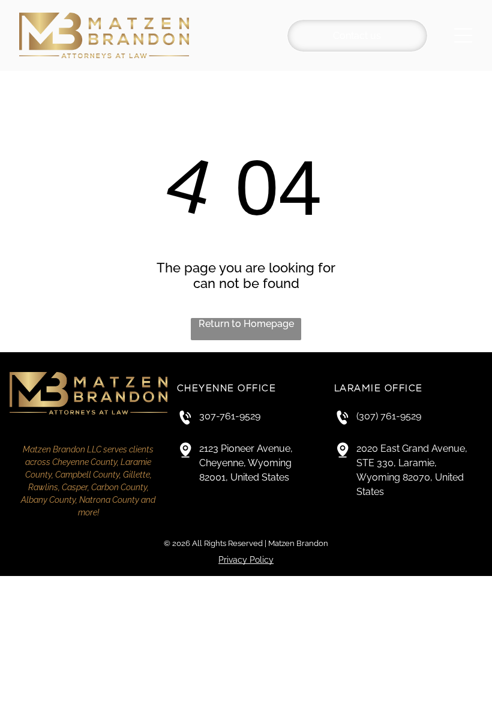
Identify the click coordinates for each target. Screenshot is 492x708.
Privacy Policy (246, 560)
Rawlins (43, 487)
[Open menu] (463, 35)
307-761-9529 (229, 416)
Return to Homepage (246, 323)
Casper (75, 487)
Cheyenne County (84, 462)
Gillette (136, 474)
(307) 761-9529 (388, 416)
